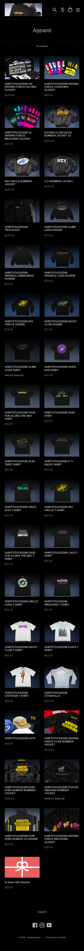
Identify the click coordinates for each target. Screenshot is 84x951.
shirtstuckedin (33, 937)
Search (42, 911)
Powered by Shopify (56, 937)
